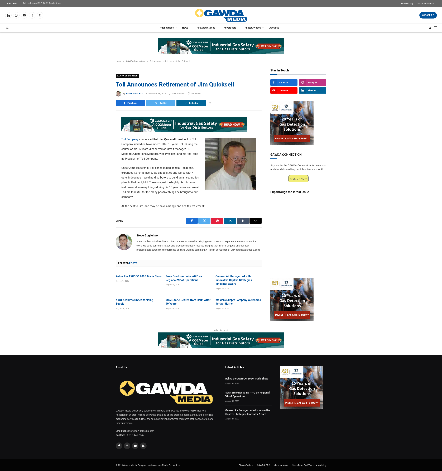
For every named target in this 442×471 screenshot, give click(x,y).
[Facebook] (103, 128)
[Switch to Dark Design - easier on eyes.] (7, 27)
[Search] (430, 28)
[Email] (103, 160)
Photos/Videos (253, 27)
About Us (274, 27)
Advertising (320, 465)
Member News (281, 465)
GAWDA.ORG (263, 465)
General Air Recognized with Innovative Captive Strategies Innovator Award (233, 280)
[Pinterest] (103, 152)
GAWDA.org (407, 3)
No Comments (179, 93)
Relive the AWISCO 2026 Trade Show (42, 3)
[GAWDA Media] (221, 15)
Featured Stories (206, 27)
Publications (167, 27)
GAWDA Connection (127, 76)
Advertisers (230, 27)
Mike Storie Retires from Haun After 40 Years (188, 301)
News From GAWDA (302, 465)
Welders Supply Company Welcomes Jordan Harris (238, 301)
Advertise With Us (426, 3)
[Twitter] (103, 136)
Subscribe (428, 15)
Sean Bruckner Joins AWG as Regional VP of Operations (184, 278)
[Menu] (435, 28)
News (185, 27)
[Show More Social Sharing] (210, 103)
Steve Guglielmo (135, 93)
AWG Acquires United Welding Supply (134, 301)
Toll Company (129, 139)
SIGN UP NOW (298, 178)
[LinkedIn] (103, 144)
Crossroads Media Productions (165, 465)
